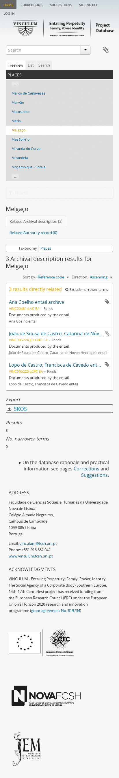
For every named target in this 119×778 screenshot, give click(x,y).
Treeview (15, 65)
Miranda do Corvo (26, 148)
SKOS (19, 408)
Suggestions (61, 4)
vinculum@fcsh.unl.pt (38, 543)
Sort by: (29, 277)
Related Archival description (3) (36, 221)
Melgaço (18, 130)
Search (44, 65)
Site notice (88, 4)
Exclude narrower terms (88, 289)
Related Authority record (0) (33, 232)
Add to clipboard (107, 302)
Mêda (16, 120)
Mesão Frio (20, 139)
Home (8, 4)
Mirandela (20, 157)
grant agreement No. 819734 (55, 610)
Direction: (80, 277)
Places (45, 248)
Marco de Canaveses (28, 93)
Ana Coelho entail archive (36, 302)
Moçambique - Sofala (29, 167)
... (15, 84)
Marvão (18, 102)
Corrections (31, 4)
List (31, 65)
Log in (9, 13)
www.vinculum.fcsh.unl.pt (31, 556)
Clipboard (105, 50)
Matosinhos (21, 111)
